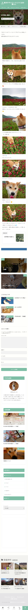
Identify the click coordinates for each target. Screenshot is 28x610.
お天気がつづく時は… (20, 298)
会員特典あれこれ (5, 573)
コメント (3, 335)
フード (7, 486)
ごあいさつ (3, 7)
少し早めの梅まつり (5, 588)
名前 (2, 349)
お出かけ (11, 18)
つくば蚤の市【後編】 (20, 588)
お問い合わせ (23, 7)
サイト (2, 362)
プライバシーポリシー (9, 597)
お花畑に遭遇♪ (23, 26)
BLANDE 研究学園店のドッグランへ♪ (20, 573)
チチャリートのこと (15, 7)
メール (3, 356)
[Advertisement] (14, 533)
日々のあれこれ (9, 479)
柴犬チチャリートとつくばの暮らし (14, 3)
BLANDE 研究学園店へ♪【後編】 (11, 443)
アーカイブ (6, 506)
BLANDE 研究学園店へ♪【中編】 (11, 426)
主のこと (22, 431)
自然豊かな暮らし (9, 236)
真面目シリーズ (7, 461)
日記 (8, 7)
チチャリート (6, 18)
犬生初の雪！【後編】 (20, 316)
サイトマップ (20, 597)
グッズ (7, 483)
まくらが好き (18, 307)
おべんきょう (8, 494)
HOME (3, 26)
